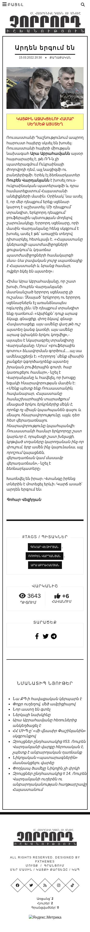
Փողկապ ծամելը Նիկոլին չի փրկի (45, 768)
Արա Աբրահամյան (45, 565)
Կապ (75, 869)
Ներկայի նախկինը (31, 715)
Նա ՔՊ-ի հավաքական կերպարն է (47, 699)
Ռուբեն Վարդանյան (44, 556)
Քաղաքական (60, 57)
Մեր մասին (22, 869)
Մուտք (32, 865)
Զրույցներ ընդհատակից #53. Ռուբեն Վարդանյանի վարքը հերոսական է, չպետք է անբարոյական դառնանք (49, 746)
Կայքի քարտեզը (52, 869)
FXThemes (45, 861)
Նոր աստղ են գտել (31, 709)
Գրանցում (54, 865)
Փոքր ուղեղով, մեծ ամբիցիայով (43, 704)
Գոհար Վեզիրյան (44, 547)
